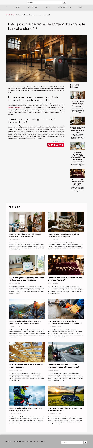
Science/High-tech (64, 7)
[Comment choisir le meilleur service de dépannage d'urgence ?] (27, 395)
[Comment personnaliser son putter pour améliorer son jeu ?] (66, 395)
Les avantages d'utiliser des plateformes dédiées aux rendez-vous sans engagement (78, 156)
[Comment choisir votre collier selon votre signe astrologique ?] (77, 173)
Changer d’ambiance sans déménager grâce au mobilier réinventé (77, 104)
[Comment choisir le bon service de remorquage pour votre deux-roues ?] (66, 352)
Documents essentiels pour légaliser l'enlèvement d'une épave (77, 129)
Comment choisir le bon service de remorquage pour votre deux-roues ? (63, 366)
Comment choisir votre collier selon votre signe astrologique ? (78, 182)
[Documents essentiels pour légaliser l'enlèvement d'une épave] (77, 121)
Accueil (8, 15)
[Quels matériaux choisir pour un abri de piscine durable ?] (27, 352)
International (33, 7)
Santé (48, 7)
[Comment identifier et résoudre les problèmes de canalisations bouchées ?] (66, 308)
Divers (81, 7)
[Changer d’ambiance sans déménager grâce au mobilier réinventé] (77, 95)
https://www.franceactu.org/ (15, 107)
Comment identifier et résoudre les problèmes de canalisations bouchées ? (65, 322)
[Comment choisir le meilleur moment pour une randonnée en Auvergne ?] (27, 308)
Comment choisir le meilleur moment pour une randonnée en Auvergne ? (25, 322)
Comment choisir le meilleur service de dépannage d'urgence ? (25, 409)
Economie (17, 7)
